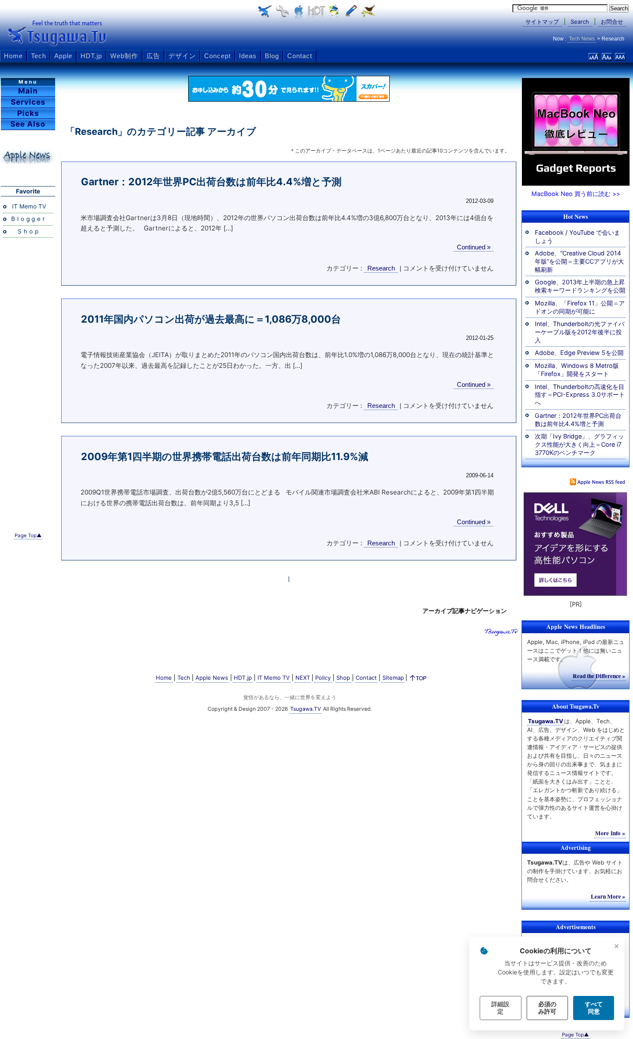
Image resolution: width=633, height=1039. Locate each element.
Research (381, 268)
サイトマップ (542, 21)
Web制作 (124, 55)
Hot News (575, 216)
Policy (323, 677)
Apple (63, 55)
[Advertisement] (28, 386)
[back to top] (418, 679)
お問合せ (612, 21)
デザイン (182, 55)
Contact (299, 55)
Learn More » (608, 896)
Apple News (211, 677)
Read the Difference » (599, 676)
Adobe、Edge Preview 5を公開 (579, 352)
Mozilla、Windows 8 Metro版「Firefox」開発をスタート (577, 369)
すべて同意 (594, 1008)
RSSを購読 (597, 482)
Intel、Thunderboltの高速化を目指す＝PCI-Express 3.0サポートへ (580, 394)
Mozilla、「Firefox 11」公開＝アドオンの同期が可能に (580, 307)
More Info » (610, 833)
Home (13, 55)
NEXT (302, 677)
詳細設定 (500, 1008)
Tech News (582, 39)
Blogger (29, 218)
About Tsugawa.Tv (575, 706)
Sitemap (393, 677)
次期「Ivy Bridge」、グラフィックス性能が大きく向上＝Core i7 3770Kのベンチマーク (579, 444)
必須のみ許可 (547, 1008)
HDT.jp (91, 55)
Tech (38, 55)
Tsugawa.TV (58, 33)
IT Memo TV (29, 206)
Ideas (248, 55)
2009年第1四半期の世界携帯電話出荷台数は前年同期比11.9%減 (224, 457)
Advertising (576, 847)
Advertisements (576, 927)
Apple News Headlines (27, 156)
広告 (153, 55)
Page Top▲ (28, 535)
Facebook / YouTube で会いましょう (577, 236)
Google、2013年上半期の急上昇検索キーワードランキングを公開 (580, 286)
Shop (29, 231)
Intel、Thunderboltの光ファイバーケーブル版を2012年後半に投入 (579, 331)
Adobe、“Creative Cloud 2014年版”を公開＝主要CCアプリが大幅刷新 (579, 261)
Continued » (473, 247)
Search (580, 21)
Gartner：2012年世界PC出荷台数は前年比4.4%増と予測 (211, 182)
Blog (272, 55)
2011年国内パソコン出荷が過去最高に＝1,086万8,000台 (211, 319)
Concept (217, 55)
